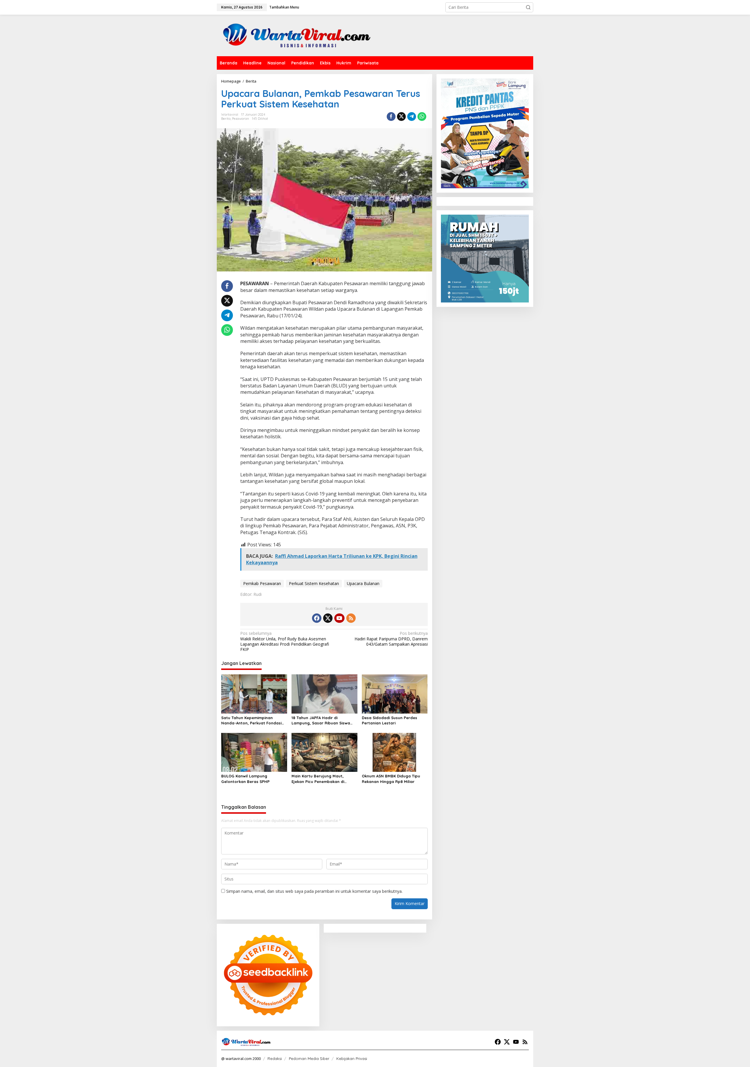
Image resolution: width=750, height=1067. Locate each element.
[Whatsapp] (421, 116)
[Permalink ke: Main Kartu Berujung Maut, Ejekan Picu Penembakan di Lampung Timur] (324, 752)
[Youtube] (339, 618)
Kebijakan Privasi (351, 1058)
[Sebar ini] (391, 116)
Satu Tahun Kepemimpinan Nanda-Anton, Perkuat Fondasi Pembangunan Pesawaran (251, 720)
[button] (528, 7)
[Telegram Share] (411, 116)
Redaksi (274, 1058)
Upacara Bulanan (363, 583)
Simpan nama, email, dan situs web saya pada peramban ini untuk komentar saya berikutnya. (314, 891)
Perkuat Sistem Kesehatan (314, 583)
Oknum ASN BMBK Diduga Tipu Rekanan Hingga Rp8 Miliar (391, 779)
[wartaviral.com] (297, 35)
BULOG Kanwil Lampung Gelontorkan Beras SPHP (245, 779)
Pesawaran (240, 119)
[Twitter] (328, 618)
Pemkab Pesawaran (262, 583)
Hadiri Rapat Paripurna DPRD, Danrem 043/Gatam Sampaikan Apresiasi (390, 639)
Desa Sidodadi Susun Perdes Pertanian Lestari (389, 720)
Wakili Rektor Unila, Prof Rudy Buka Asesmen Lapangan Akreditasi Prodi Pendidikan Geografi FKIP (284, 641)
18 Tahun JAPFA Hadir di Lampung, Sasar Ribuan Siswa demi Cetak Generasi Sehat (321, 720)
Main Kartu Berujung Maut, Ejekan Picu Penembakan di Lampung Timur (318, 779)
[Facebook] (316, 618)
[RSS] (351, 618)
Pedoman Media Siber (309, 1058)
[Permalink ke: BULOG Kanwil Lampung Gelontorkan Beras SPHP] (254, 752)
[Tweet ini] (401, 116)
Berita (226, 119)
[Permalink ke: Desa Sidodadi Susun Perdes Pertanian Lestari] (395, 693)
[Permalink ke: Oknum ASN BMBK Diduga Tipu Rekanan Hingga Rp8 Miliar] (395, 752)
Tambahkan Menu (284, 7)
